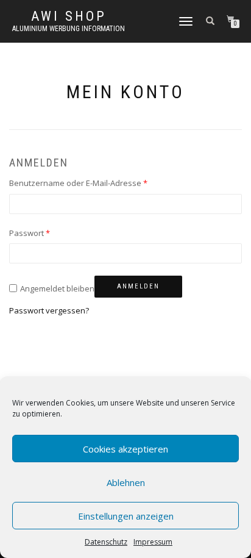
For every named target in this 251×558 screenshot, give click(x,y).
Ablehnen (126, 482)
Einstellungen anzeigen (126, 516)
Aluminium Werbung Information (68, 28)
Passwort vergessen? (49, 310)
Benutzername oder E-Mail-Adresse (78, 182)
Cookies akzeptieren (125, 449)
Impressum (152, 542)
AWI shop (69, 16)
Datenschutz (106, 542)
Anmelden (138, 286)
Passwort (29, 232)
